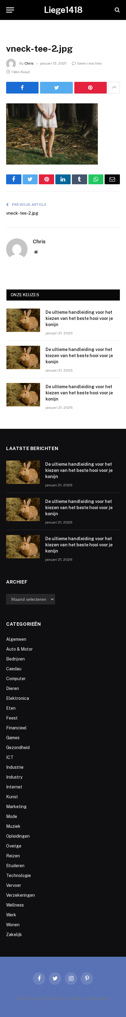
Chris (29, 63)
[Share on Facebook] (22, 88)
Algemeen (16, 639)
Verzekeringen (20, 895)
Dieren (12, 688)
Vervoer (13, 885)
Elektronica (17, 698)
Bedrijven (15, 658)
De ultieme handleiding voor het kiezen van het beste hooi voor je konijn (79, 318)
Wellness (15, 905)
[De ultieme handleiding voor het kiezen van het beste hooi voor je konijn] (23, 320)
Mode (11, 816)
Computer (16, 678)
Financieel (16, 727)
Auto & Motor (19, 649)
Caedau (13, 668)
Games (13, 737)
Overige (13, 846)
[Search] (116, 10)
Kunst (12, 796)
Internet (14, 786)
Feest (12, 718)
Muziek (13, 826)
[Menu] (10, 10)
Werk (11, 914)
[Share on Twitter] (56, 88)
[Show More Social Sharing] (114, 88)
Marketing (16, 806)
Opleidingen (18, 836)
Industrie (15, 767)
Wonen (13, 924)
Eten (11, 708)
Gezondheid (18, 747)
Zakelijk (14, 934)
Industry (14, 777)
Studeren (15, 865)
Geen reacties (89, 63)
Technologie (18, 875)
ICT (9, 757)
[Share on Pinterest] (90, 88)
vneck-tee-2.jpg (22, 213)
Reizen (13, 855)
